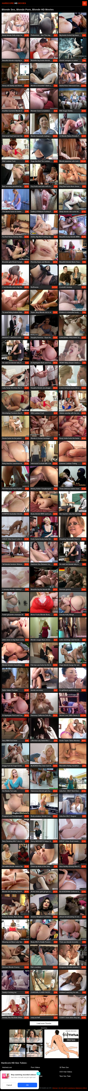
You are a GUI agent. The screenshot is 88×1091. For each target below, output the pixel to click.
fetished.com (7, 1067)
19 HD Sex (35, 1072)
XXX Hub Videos (65, 1072)
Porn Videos (35, 1067)
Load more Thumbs (44, 1023)
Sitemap (55, 1088)
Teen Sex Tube (65, 1076)
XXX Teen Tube (36, 1076)
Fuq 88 (33, 1080)
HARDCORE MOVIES (14, 3)
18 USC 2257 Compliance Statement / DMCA (73, 1088)
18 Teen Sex (64, 1067)
